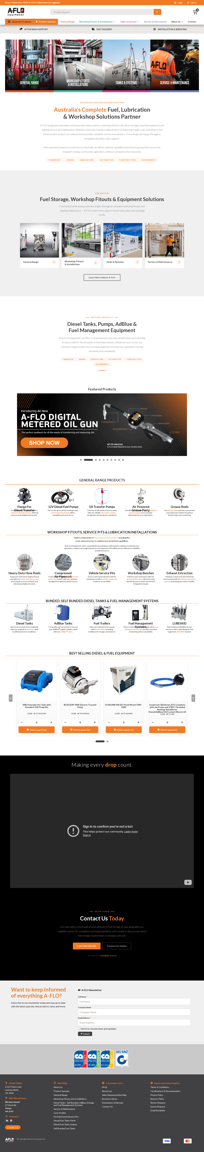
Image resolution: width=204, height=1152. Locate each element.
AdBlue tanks (66, 632)
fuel (156, 627)
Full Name (82, 997)
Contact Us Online (117, 946)
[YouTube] (11, 1120)
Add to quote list (38, 729)
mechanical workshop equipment (106, 538)
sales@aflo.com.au (108, 955)
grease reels (173, 510)
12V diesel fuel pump (61, 513)
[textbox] (102, 12)
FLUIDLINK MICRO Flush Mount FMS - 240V (80, 706)
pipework (52, 579)
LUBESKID (180, 632)
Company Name (84, 1007)
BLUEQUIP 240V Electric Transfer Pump (36, 706)
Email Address (84, 1018)
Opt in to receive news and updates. (99, 1028)
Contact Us (12, 1127)
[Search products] (157, 12)
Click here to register (48, 2)
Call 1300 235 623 (86, 946)
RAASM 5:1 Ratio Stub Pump (167, 705)
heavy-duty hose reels (29, 579)
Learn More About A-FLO (102, 277)
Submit (86, 1034)
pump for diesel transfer (21, 513)
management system (133, 629)
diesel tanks (29, 629)
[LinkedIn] (7, 1120)
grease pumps (135, 513)
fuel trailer (100, 629)
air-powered (151, 510)
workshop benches (134, 579)
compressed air (71, 577)
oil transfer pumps (108, 513)
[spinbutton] (37, 722)
